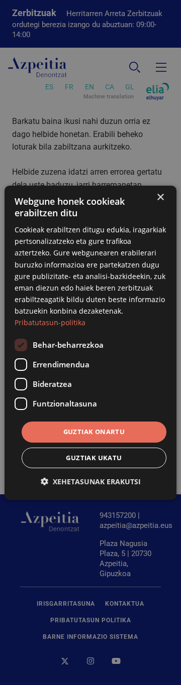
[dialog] (90, 342)
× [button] (160, 197)
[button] (91, 481)
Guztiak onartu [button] (94, 431)
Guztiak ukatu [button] (94, 457)
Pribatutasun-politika (50, 322)
